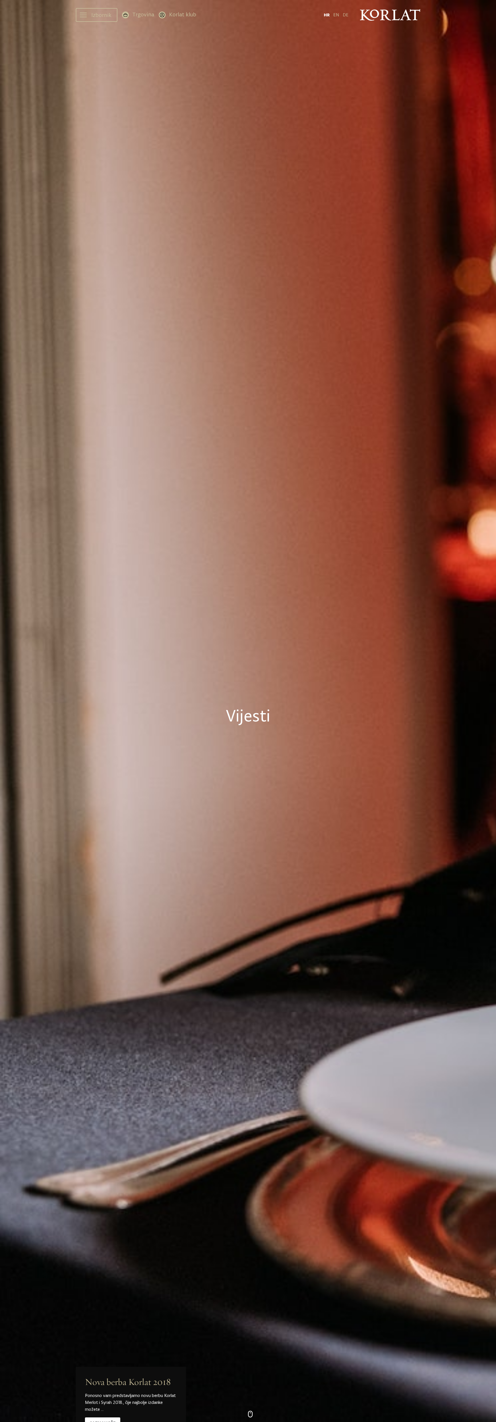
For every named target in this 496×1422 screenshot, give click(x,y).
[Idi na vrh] (483, 1411)
